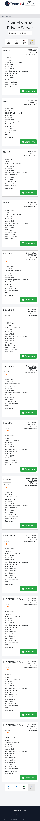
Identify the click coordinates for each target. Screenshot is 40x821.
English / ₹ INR (21, 811)
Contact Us (20, 815)
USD (8, 43)
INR (31, 43)
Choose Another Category (19, 33)
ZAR (24, 43)
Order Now (29, 91)
